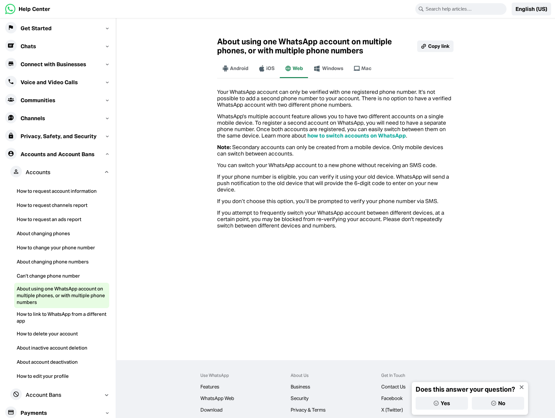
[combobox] (465, 9)
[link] (27, 9)
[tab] (235, 68)
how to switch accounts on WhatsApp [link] (356, 135)
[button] (531, 9)
